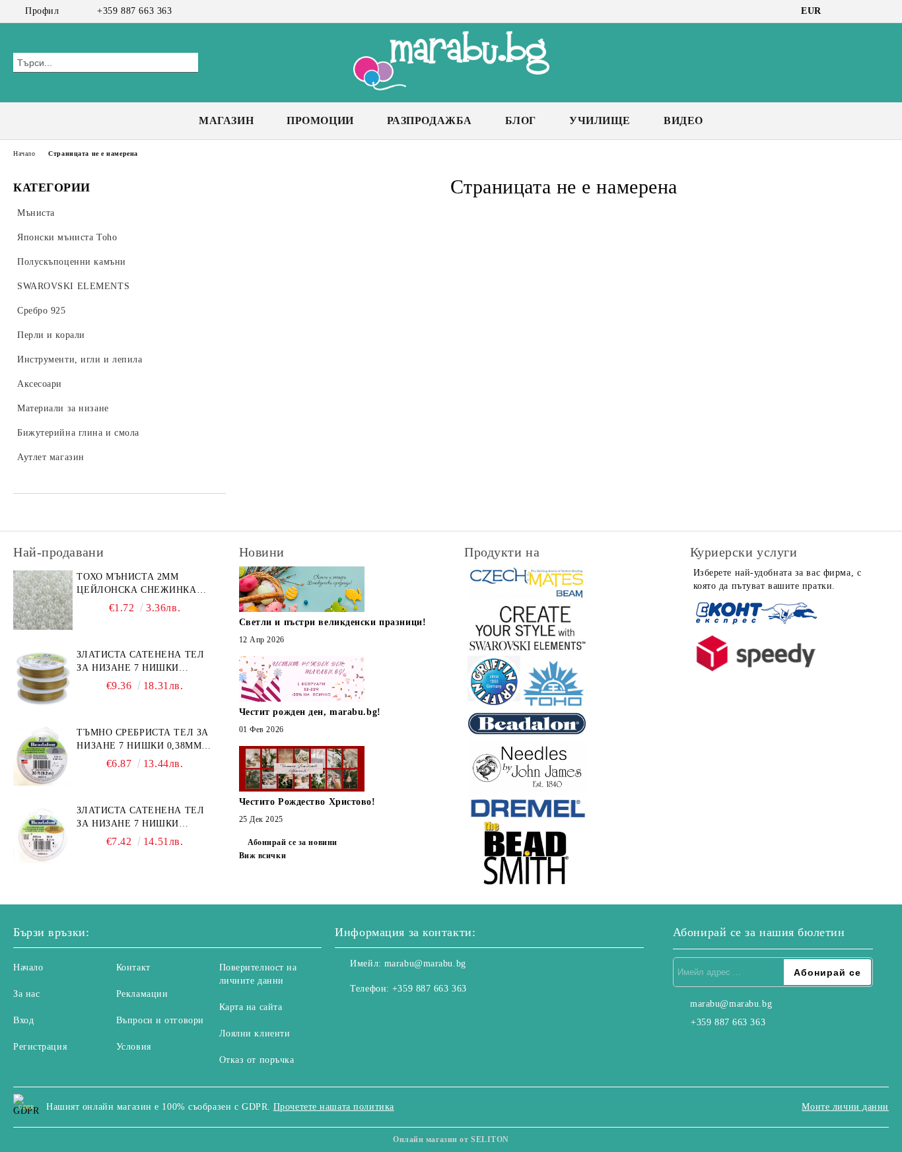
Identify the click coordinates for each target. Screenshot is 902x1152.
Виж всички (263, 855)
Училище (600, 120)
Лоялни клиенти (255, 1033)
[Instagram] (861, 11)
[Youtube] (403, 1015)
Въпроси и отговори (160, 1020)
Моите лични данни (845, 1107)
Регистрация (40, 1047)
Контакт (133, 967)
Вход (23, 1020)
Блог (520, 120)
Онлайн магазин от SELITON (451, 1139)
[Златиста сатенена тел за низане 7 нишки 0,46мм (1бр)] (43, 678)
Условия (133, 1047)
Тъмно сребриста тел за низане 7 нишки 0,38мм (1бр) (142, 740)
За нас (26, 994)
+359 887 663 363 (134, 11)
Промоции (320, 120)
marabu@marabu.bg (425, 963)
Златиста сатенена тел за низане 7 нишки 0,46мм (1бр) (140, 662)
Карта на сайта (251, 1007)
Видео (683, 120)
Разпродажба (429, 120)
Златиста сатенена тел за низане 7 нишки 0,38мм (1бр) (140, 817)
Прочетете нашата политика (333, 1107)
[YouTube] (881, 11)
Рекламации (142, 994)
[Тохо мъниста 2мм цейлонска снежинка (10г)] (43, 600)
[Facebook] (842, 11)
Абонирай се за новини (292, 842)
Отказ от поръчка (257, 1060)
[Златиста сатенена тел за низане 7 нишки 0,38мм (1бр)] (43, 834)
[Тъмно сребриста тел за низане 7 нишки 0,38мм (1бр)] (43, 756)
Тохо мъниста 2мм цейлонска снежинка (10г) (136, 584)
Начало (24, 153)
